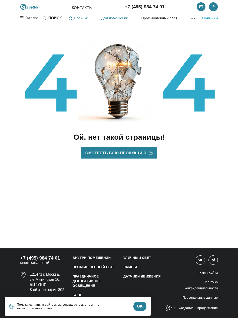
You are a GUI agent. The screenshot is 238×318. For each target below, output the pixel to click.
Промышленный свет (159, 18)
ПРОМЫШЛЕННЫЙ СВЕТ (94, 267)
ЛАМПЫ (130, 267)
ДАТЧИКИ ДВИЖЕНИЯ (142, 276)
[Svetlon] (30, 7)
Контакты (82, 8)
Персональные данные (200, 297)
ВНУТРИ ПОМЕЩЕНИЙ (92, 258)
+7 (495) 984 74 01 (145, 6)
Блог (77, 295)
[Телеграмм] (213, 260)
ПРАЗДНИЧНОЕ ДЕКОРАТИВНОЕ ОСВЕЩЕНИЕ (87, 281)
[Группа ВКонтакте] (200, 260)
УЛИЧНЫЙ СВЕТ (137, 258)
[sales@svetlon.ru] (201, 6)
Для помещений (114, 18)
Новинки (81, 18)
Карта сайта (208, 272)
